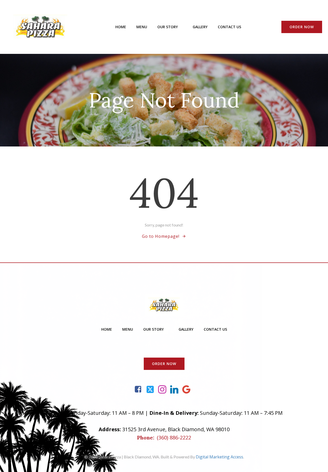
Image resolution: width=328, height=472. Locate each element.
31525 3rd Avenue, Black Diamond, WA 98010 (176, 429)
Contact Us (229, 26)
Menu (141, 26)
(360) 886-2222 (174, 437)
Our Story (167, 26)
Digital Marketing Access (219, 457)
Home (120, 26)
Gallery (200, 26)
